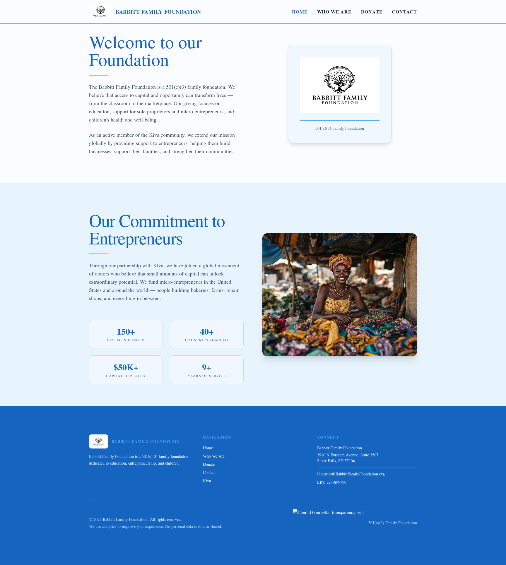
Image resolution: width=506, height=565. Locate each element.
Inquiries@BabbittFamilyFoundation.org (351, 474)
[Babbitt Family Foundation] (328, 523)
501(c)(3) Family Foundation (392, 522)
